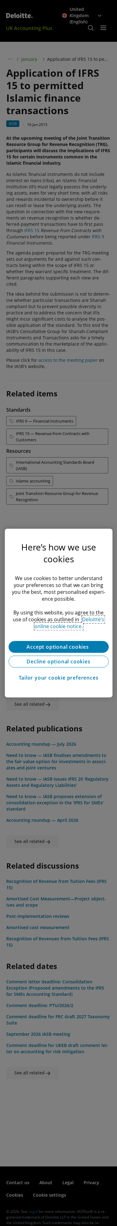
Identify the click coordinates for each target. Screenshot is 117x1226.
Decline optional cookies (58, 661)
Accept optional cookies (58, 646)
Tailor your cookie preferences (59, 677)
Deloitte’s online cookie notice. (69, 623)
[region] (58, 613)
